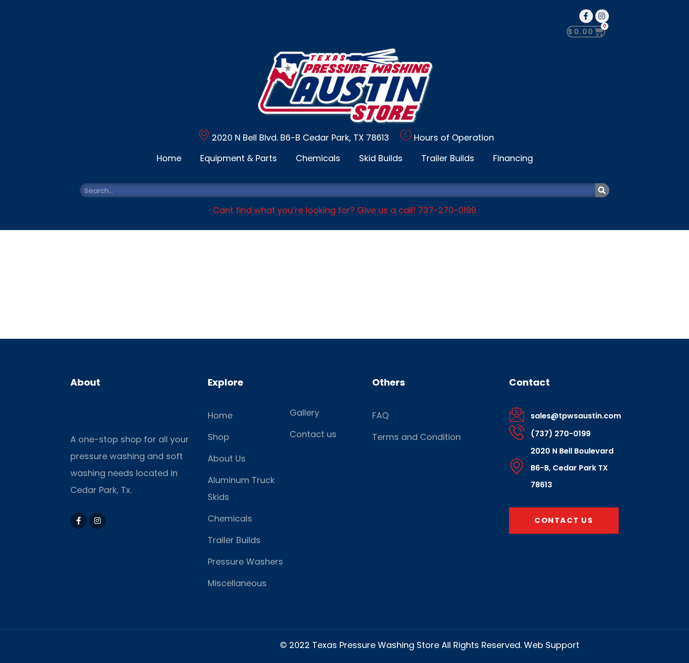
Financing (513, 158)
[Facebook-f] (586, 16)
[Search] (602, 190)
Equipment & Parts (238, 158)
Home (169, 158)
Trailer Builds (447, 158)
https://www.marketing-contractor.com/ (193, 645)
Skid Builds (381, 158)
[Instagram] (602, 16)
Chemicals (318, 158)
